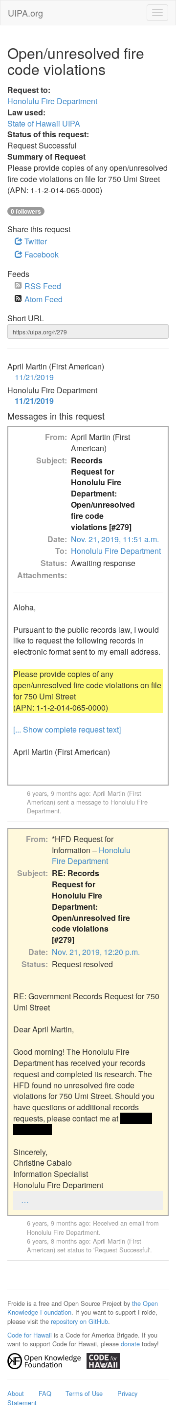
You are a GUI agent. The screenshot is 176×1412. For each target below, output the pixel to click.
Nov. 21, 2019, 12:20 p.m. (96, 951)
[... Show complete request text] (67, 729)
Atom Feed (43, 299)
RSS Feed (42, 286)
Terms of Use (84, 1393)
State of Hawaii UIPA (43, 123)
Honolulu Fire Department (52, 101)
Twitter (34, 241)
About (15, 1393)
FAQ (45, 1393)
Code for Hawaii (29, 1334)
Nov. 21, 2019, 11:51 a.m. (115, 539)
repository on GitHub (79, 1321)
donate (130, 1343)
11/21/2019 (34, 377)
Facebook (40, 254)
